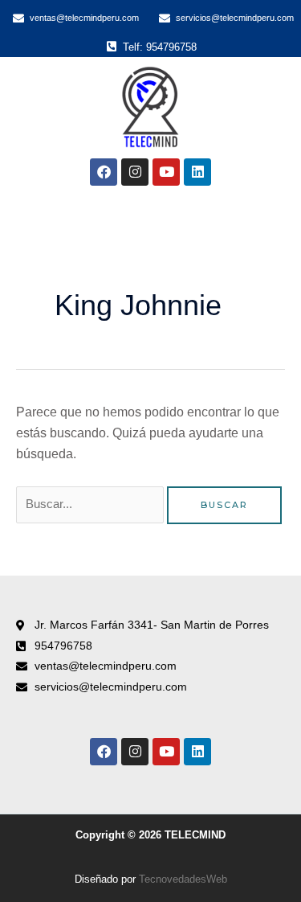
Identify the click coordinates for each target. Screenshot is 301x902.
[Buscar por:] (91, 503)
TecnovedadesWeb (183, 879)
